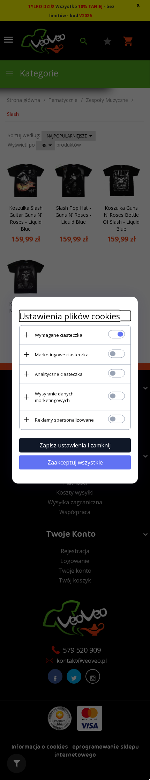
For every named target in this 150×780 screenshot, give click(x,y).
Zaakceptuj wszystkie (75, 462)
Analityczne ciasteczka (59, 374)
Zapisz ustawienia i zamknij (75, 445)
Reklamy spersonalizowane (64, 419)
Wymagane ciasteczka (58, 335)
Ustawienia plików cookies (69, 316)
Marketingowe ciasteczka (62, 354)
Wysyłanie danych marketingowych (54, 396)
